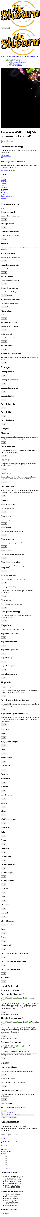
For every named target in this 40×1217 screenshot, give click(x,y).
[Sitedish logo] (3, 1138)
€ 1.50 (3, 770)
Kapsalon (4, 187)
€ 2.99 (3, 762)
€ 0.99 (3, 783)
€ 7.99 (3, 1058)
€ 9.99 (3, 384)
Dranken (3, 194)
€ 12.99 (4, 512)
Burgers (3, 183)
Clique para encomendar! (25, 1115)
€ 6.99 (3, 1012)
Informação (20, 56)
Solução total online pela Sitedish (11, 1215)
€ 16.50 (4, 724)
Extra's (3, 190)
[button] (20, 200)
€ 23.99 (4, 295)
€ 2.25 (3, 925)
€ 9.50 (3, 637)
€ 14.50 (4, 558)
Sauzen (3, 192)
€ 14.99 (4, 219)
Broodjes (4, 181)
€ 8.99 (3, 227)
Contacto (35, 56)
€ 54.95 (4, 363)
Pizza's (3, 185)
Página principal (6, 56)
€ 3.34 (3, 917)
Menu (13, 56)
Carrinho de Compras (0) (9, 1115)
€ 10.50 (4, 670)
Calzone (3, 198)
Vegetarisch (4, 189)
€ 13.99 (4, 523)
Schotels (3, 180)
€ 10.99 (4, 455)
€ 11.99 (4, 469)
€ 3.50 (3, 737)
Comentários (28, 56)
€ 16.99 (4, 341)
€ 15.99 (4, 239)
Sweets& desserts (6, 196)
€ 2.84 (3, 836)
